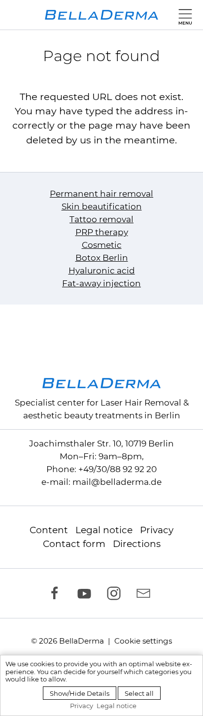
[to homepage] (101, 15)
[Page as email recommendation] (146, 593)
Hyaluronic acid (101, 270)
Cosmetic (102, 245)
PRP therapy (101, 232)
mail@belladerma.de (117, 482)
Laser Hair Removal (141, 403)
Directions (137, 543)
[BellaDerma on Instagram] (116, 593)
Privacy (156, 530)
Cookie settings (143, 641)
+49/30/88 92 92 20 (117, 469)
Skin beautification (102, 206)
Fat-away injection (101, 283)
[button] (183, 14)
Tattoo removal (101, 219)
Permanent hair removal (101, 194)
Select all (139, 693)
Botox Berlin (101, 258)
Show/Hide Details (79, 693)
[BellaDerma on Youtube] (87, 593)
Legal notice (104, 530)
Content (49, 530)
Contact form (74, 543)
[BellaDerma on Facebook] (57, 593)
